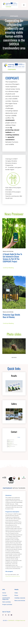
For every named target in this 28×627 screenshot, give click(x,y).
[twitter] (5, 615)
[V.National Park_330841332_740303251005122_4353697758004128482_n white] (24, 477)
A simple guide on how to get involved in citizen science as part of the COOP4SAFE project (12, 258)
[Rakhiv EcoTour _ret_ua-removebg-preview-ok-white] (14, 477)
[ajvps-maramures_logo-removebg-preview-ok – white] (19, 477)
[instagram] (8, 615)
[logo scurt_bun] (10, 3)
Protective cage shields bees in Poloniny (11, 316)
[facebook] (3, 615)
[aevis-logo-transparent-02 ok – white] (11, 477)
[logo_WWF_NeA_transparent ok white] (4, 477)
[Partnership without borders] (14, 487)
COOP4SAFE (11, 620)
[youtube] (11, 615)
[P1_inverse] (13, 172)
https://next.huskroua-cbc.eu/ (12, 576)
